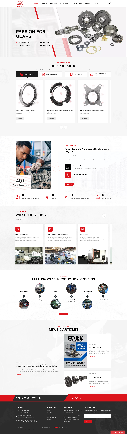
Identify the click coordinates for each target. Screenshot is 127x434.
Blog (22, 429)
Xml (26, 429)
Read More (21, 244)
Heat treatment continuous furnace (61, 234)
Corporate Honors (78, 166)
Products (53, 3)
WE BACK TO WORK (95, 347)
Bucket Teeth (64, 3)
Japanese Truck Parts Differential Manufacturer (71, 420)
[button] (4, 32)
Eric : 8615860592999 (23, 412)
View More (22, 118)
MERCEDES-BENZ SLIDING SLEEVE (73, 410)
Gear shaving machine (24, 234)
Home (36, 3)
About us (44, 3)
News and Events (77, 3)
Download (49, 422)
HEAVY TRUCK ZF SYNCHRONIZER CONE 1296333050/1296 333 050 (62, 111)
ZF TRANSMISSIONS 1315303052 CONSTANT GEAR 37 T (95, 111)
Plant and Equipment (79, 174)
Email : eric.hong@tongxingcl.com (26, 417)
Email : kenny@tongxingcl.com (25, 415)
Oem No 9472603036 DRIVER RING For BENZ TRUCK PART (30, 111)
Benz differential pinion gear (70, 417)
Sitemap (18, 429)
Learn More (69, 184)
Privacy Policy (31, 429)
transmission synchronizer (70, 412)
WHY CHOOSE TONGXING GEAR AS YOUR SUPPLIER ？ (98, 376)
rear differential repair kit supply (72, 415)
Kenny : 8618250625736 (23, 410)
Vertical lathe (87, 234)
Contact (87, 3)
